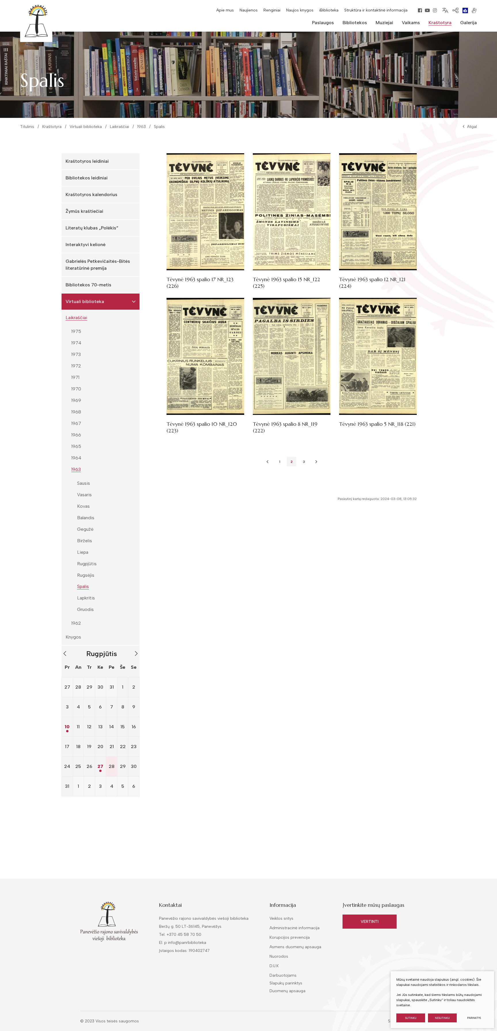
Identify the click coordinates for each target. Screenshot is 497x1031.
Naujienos (249, 10)
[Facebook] (419, 10)
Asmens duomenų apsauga (295, 946)
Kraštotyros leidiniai (87, 161)
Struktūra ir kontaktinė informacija (376, 10)
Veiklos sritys (281, 918)
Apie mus (225, 10)
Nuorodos (278, 956)
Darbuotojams (283, 975)
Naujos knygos (300, 10)
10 (67, 726)
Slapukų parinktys (285, 983)
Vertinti (370, 921)
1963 (141, 126)
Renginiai (271, 10)
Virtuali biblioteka (86, 126)
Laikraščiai (119, 126)
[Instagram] (434, 10)
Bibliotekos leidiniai (87, 178)
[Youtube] (427, 10)
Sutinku (410, 1017)
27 (100, 766)
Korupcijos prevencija (289, 937)
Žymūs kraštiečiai (84, 211)
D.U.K (274, 965)
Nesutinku (442, 1017)
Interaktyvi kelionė (86, 244)
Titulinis (27, 126)
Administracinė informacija (294, 927)
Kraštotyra (52, 126)
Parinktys (474, 1017)
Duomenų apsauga (287, 990)
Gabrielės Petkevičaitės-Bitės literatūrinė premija (98, 264)
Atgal (472, 126)
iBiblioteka (329, 10)
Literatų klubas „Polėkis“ (92, 228)
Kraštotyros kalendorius (91, 194)
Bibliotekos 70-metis (88, 285)
